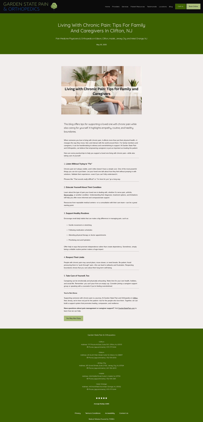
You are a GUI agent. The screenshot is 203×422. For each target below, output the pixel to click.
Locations (163, 7)
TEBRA (111, 419)
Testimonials (152, 7)
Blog (171, 7)
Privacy (78, 413)
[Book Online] (193, 9)
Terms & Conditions (92, 413)
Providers (115, 7)
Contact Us (123, 413)
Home (107, 7)
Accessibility (110, 413)
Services (125, 7)
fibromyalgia (68, 195)
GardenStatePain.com (126, 308)
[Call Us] (180, 9)
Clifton (135, 298)
